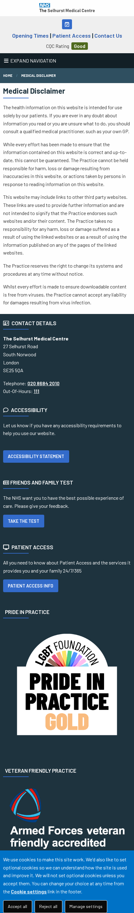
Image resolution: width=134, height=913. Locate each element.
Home (7, 75)
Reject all (48, 906)
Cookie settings (29, 891)
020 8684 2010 (43, 383)
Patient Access (71, 35)
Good (79, 46)
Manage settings (86, 906)
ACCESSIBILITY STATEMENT (36, 456)
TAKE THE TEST (23, 521)
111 (36, 391)
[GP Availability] (67, 24)
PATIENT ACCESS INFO (30, 585)
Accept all (17, 906)
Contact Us (108, 35)
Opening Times (30, 35)
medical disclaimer (38, 75)
